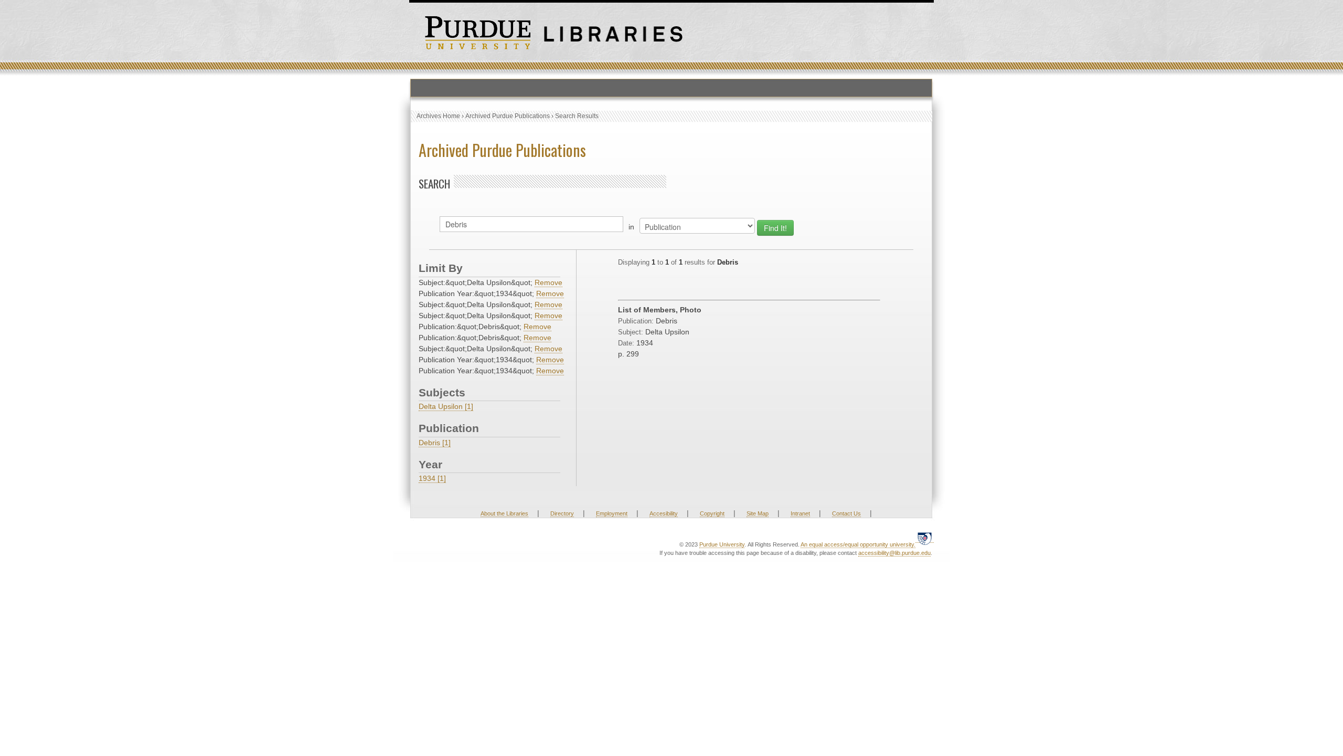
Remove (548, 282)
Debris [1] (435, 442)
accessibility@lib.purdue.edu (894, 553)
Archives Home (438, 116)
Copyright (712, 513)
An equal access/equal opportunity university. (858, 544)
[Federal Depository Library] (924, 538)
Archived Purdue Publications (507, 116)
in (631, 227)
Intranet (800, 513)
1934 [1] (432, 478)
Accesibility (663, 513)
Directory (562, 513)
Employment (611, 513)
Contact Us (846, 513)
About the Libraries (504, 513)
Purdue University (721, 544)
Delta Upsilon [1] (446, 406)
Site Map (758, 513)
